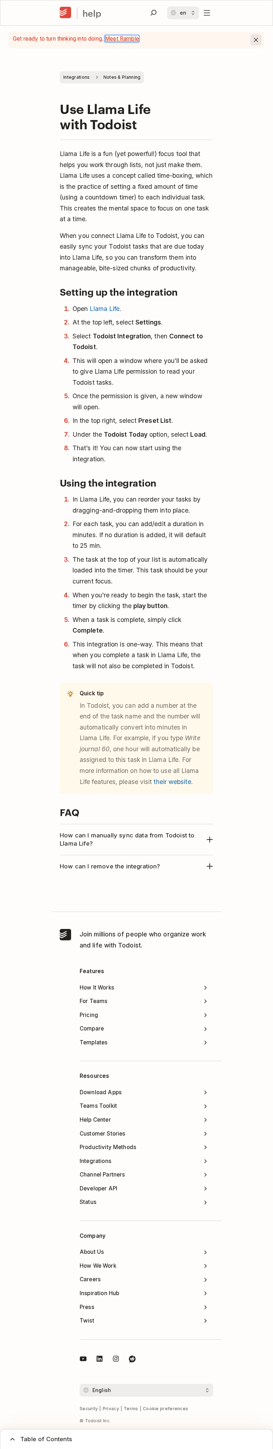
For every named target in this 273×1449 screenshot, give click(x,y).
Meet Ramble (122, 38)
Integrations (76, 77)
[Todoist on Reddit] (132, 1360)
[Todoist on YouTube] (83, 1360)
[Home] (65, 13)
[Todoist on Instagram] (116, 1360)
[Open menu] (206, 12)
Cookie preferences (165, 1408)
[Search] (153, 12)
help (91, 13)
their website (172, 781)
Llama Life (104, 308)
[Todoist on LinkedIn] (99, 1360)
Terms (131, 1408)
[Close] (256, 40)
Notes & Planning (122, 77)
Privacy (111, 1408)
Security (89, 1408)
